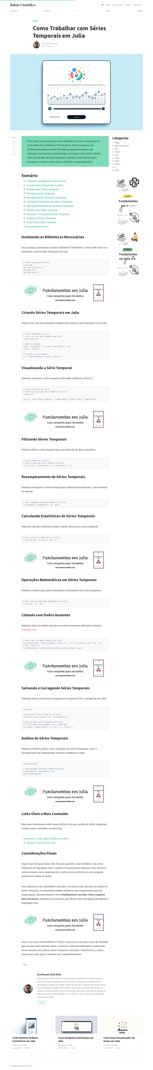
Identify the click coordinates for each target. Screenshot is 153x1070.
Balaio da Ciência (122, 145)
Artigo (117, 142)
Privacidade (117, 5)
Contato (128, 5)
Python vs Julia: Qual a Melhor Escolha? (47, 838)
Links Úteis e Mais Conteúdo (41, 222)
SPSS (117, 170)
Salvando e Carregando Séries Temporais (48, 214)
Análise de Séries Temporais (41, 218)
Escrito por (50, 43)
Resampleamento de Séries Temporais (46, 197)
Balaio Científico (23, 4)
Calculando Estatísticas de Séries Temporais (49, 201)
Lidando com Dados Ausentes (41, 210)
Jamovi (47, 11)
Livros (140, 11)
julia (24, 964)
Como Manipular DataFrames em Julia (75, 1039)
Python (13, 11)
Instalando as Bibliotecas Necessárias (46, 181)
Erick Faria (17, 1045)
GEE (116, 148)
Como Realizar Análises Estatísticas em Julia (25, 1039)
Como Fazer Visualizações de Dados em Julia (119, 1039)
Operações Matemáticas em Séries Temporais (50, 205)
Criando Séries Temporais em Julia (44, 185)
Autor (108, 5)
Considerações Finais (37, 226)
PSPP (117, 161)
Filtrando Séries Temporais (40, 193)
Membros (138, 5)
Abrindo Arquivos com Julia (41, 842)
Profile (41, 1002)
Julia (107, 11)
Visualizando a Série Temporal (42, 189)
